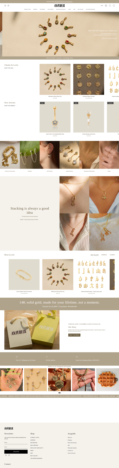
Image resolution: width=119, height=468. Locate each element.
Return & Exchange (72, 442)
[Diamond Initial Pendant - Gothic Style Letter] (91, 274)
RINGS (32, 450)
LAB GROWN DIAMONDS (36, 458)
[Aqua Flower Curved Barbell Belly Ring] (55, 117)
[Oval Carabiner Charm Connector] (24, 274)
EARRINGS (32, 440)
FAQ (69, 445)
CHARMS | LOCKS (34, 437)
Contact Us (70, 450)
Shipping (70, 440)
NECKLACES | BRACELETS (36, 448)
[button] (27, 9)
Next (116, 274)
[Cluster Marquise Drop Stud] (88, 117)
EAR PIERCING (33, 442)
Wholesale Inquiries (72, 448)
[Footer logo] (8, 428)
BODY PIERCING (34, 445)
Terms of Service (71, 453)
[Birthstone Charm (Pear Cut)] (55, 79)
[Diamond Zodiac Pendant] (88, 79)
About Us (70, 437)
